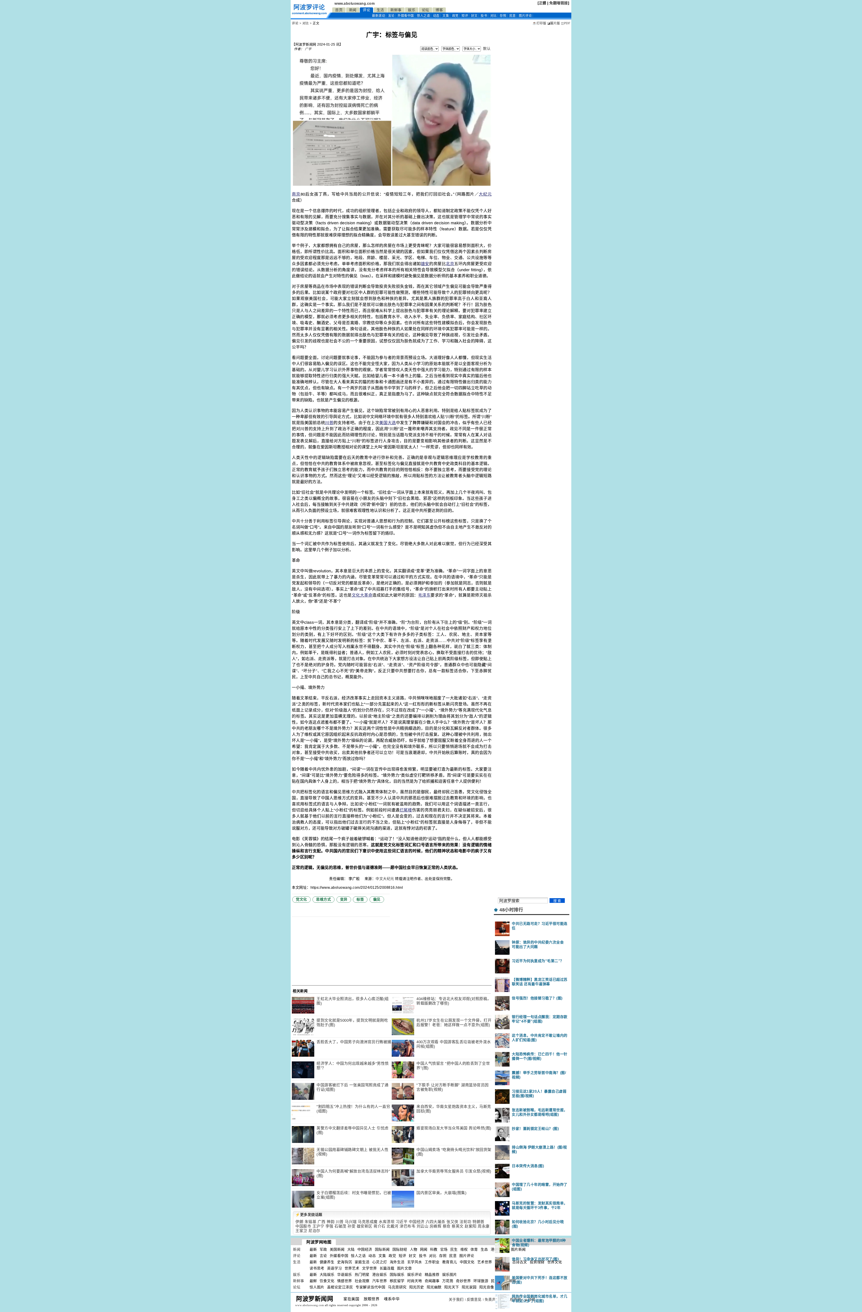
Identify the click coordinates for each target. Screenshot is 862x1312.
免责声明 (492, 1299)
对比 (493, 15)
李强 (329, 1226)
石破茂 (340, 1226)
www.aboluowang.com (354, 3)
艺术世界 (484, 1262)
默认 (486, 49)
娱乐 (411, 10)
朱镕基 (311, 1222)
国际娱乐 (397, 1275)
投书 (484, 15)
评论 (366, 10)
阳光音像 (486, 1287)
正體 (542, 3)
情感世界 (344, 1281)
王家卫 (301, 1231)
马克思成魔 (368, 1222)
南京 (296, 194)
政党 (455, 15)
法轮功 (465, 1222)
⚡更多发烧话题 (308, 1215)
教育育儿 (449, 1262)
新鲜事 (396, 10)
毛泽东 (424, 595)
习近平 (402, 1222)
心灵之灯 (379, 1262)
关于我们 (456, 1299)
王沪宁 (318, 1226)
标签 (360, 899)
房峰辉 (436, 1226)
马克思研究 (397, 1287)
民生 (454, 1249)
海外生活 (397, 1262)
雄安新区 (364, 1226)
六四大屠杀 (435, 1222)
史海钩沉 (344, 1262)
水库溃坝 (386, 1222)
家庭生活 (362, 1262)
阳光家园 (469, 1287)
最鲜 (313, 1281)
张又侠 (452, 1222)
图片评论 (466, 1256)
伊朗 (299, 1222)
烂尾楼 (406, 810)
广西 (321, 1222)
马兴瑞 (351, 1222)
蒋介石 (379, 1226)
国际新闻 (382, 1249)
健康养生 (327, 1262)
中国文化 (467, 1262)
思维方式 (323, 899)
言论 (391, 15)
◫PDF (565, 23)
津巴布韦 (407, 1226)
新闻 (352, 10)
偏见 (376, 899)
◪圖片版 (553, 23)
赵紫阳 (471, 1226)
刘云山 (423, 1226)
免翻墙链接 (558, 3)
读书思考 (317, 1268)
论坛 (425, 10)
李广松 (355, 879)
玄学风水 (414, 1262)
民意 (512, 15)
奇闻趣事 (432, 1281)
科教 (434, 1249)
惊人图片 (317, 1287)
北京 (450, 264)
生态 (484, 1249)
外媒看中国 (406, 15)
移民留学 (397, 1281)
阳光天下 (451, 1287)
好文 (474, 15)
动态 (436, 15)
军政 (323, 1249)
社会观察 (362, 1281)
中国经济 (416, 1222)
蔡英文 (458, 1226)
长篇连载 (387, 1268)
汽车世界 (379, 1281)
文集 (445, 15)
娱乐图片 (449, 1275)
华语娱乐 (344, 1275)
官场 (444, 1249)
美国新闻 (337, 1249)
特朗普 (478, 1222)
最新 (378, 15)
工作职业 (432, 1262)
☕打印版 (539, 23)
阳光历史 (416, 1287)
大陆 (351, 1249)
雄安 (425, 264)
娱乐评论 (414, 1275)
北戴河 (392, 1226)
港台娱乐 (379, 1275)
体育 (474, 1249)
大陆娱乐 (327, 1275)
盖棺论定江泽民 (340, 1287)
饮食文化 (327, 1281)
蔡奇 (447, 1226)
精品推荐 (432, 1275)
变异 (343, 899)
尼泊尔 (314, 1231)
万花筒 (447, 1281)
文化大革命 (362, 595)
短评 (465, 15)
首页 (339, 10)
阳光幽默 (434, 1287)
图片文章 (404, 1268)
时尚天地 (414, 1281)
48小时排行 (511, 909)
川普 (329, 423)
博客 (439, 10)
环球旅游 (480, 1281)
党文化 (301, 899)
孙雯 (351, 1226)
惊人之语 (423, 15)
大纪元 (485, 194)
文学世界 (369, 1268)
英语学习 (334, 1268)
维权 (464, 1249)
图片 (525, 15)
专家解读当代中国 (370, 1287)
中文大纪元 (385, 879)
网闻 (423, 1249)
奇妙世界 (463, 1281)
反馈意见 (474, 1299)
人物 (413, 1249)
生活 (380, 10)
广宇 (308, 49)
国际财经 (399, 1249)
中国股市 (303, 1226)
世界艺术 (352, 1268)
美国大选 (387, 423)
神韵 (330, 1222)
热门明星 (362, 1275)
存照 (503, 15)
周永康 (484, 1226)
